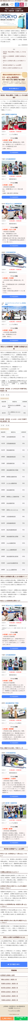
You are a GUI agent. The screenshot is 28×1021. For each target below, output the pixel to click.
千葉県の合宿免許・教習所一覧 (9, 1000)
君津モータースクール (12, 509)
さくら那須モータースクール (14, 412)
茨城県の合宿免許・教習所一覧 (9, 983)
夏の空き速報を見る (13, 88)
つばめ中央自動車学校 (12, 563)
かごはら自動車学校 (12, 483)
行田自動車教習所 (11, 443)
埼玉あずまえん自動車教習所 (13, 203)
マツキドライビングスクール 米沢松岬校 (15, 303)
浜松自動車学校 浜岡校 (12, 536)
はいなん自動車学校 (12, 569)
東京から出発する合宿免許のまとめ (12, 68)
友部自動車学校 (11, 463)
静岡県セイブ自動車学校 (13, 496)
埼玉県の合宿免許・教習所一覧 (9, 996)
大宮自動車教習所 (11, 516)
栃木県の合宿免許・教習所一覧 (9, 987)
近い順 (2, 394)
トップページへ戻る (14, 1010)
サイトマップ (17, 1008)
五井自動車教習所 (10, 159)
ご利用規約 (5, 1006)
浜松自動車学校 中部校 (12, 470)
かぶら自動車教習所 (12, 549)
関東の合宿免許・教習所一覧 (9, 979)
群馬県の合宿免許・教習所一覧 (9, 991)
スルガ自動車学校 (11, 543)
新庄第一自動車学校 (11, 803)
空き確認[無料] (14, 152)
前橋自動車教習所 (11, 456)
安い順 (7, 394)
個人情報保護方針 (21, 1006)
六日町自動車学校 (10, 252)
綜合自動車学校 (11, 503)
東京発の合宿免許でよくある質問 (12, 65)
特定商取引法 (12, 1006)
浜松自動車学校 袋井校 (12, 556)
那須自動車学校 (11, 450)
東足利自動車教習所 (12, 529)
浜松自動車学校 (11, 490)
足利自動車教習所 (11, 523)
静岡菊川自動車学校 (11, 114)
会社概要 (11, 1008)
